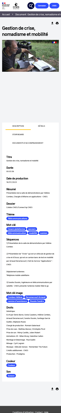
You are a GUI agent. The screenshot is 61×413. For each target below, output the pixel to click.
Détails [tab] (41, 126)
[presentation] (14, 126)
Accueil (6, 14)
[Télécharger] (52, 23)
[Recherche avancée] (30, 5)
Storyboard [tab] (18, 134)
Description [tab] (18, 126)
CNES (54, 6)
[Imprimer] (57, 23)
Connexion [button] (42, 6)
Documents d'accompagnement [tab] (27, 143)
